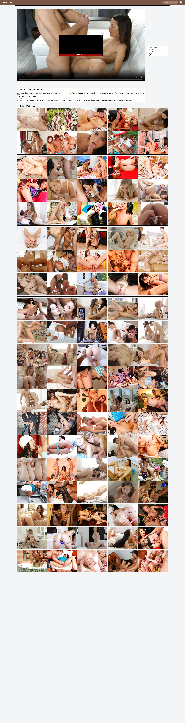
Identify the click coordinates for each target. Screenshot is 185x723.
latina (109, 100)
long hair (38, 100)
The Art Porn (150, 51)
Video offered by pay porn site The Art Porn (28, 96)
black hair (32, 100)
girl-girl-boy (59, 100)
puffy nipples (91, 100)
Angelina (149, 55)
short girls (98, 100)
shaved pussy (20, 100)
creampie (71, 100)
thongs (53, 100)
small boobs (77, 100)
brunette (104, 100)
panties (126, 100)
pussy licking (120, 100)
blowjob (65, 100)
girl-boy (131, 100)
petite (113, 100)
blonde (27, 100)
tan (49, 100)
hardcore (44, 100)
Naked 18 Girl (7, 2)
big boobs (84, 100)
